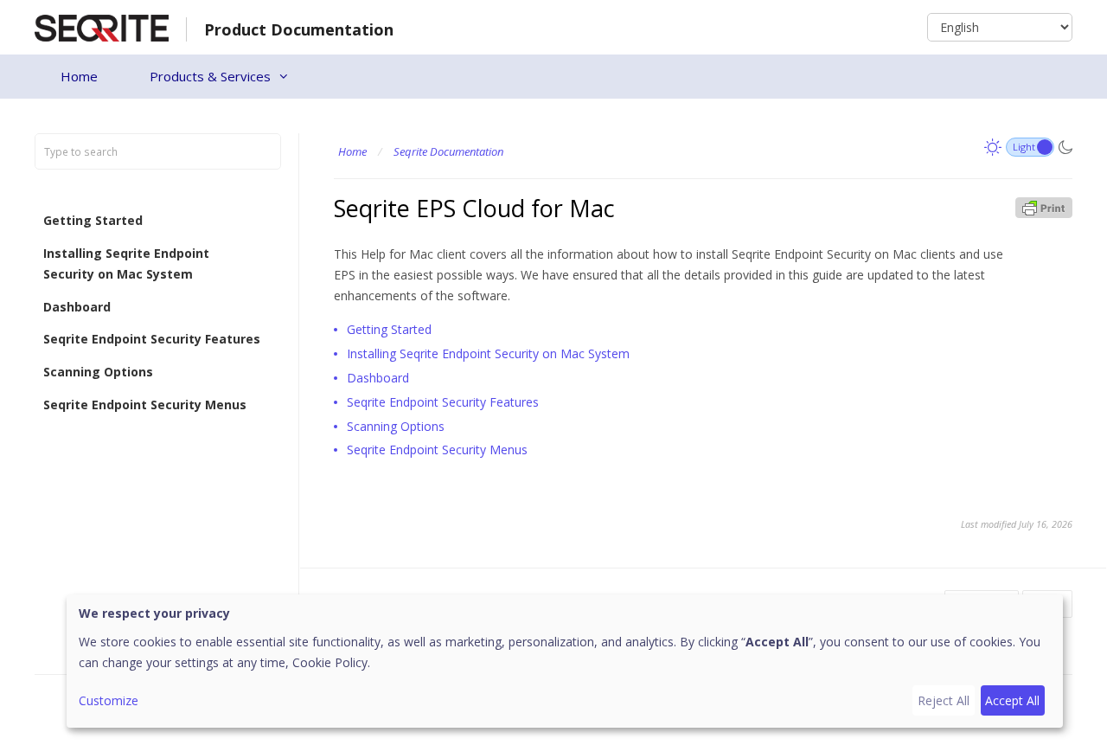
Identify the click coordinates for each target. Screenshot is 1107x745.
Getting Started (93, 220)
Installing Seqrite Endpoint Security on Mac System (126, 263)
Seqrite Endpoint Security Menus (144, 404)
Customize (108, 700)
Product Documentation (299, 29)
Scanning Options (98, 371)
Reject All (943, 700)
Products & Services (210, 76)
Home (79, 76)
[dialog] (565, 661)
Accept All (1012, 700)
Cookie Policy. (331, 662)
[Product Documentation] (102, 26)
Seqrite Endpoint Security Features (151, 339)
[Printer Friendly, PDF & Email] (1043, 206)
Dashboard (77, 307)
